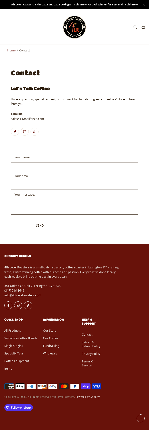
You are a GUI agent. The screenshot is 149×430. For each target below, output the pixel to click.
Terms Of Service (88, 363)
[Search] (135, 27)
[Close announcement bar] (143, 4)
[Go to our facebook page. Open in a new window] (15, 132)
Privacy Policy (91, 354)
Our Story (49, 331)
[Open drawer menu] (6, 27)
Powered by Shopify (88, 396)
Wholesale (50, 353)
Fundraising (51, 346)
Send (40, 225)
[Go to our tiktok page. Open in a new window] (35, 132)
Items (8, 369)
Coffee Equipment (16, 361)
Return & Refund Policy (91, 344)
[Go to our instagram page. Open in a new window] (25, 132)
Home (11, 50)
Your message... (25, 194)
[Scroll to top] (141, 418)
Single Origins (13, 346)
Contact (87, 335)
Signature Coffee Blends (20, 338)
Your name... (23, 157)
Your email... (23, 176)
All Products (12, 331)
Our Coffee (50, 338)
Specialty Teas (14, 353)
